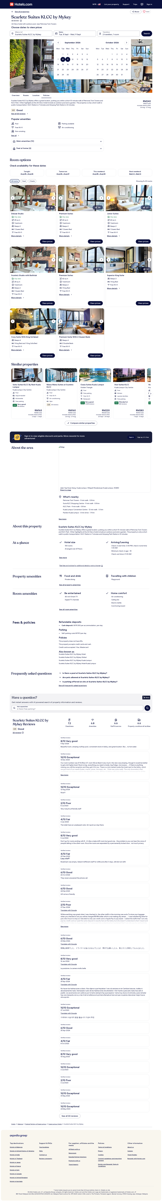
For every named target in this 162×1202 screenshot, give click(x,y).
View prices (47, 241)
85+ (146, 89)
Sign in (149, 4)
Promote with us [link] (74, 1161)
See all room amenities (68, 609)
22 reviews (17, 733)
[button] (62, 54)
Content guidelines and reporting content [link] (110, 1159)
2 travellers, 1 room (111, 34)
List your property (111, 4)
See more (62, 519)
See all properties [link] (22, 12)
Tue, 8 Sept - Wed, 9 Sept (70, 34)
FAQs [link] (41, 1151)
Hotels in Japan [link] (15, 1162)
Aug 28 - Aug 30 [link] (99, 174)
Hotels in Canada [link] (16, 1174)
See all (14, 135)
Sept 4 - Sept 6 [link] (135, 174)
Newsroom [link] (72, 1153)
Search (147, 33)
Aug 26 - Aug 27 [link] (63, 174)
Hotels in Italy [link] (14, 1170)
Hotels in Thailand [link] (16, 1158)
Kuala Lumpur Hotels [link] (55, 1124)
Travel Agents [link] (73, 1164)
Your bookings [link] (44, 1147)
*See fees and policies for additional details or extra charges (80, 566)
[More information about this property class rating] (20, 21)
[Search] (147, 708)
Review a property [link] (45, 1158)
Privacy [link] (100, 1151)
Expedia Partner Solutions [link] (77, 1157)
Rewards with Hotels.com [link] (136, 1158)
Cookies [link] (101, 1155)
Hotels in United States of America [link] (22, 1151)
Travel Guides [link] (132, 1155)
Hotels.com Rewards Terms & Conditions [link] (108, 1165)
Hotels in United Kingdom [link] (19, 1177)
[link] (146, 12)
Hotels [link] (13, 1124)
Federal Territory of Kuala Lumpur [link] (35, 1124)
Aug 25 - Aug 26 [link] (27, 174)
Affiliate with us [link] (74, 1149)
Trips (135, 4)
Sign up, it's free (143, 437)
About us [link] (130, 1147)
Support (126, 4)
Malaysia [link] (20, 1124)
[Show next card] (151, 394)
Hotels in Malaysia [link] (16, 1147)
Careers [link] (130, 1151)
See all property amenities (70, 585)
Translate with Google (69, 910)
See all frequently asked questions (73, 685)
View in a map (65, 490)
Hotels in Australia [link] (16, 1181)
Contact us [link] (43, 1155)
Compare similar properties (82, 423)
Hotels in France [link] (15, 1166)
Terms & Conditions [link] (105, 1147)
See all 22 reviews (18, 114)
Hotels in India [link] (15, 1155)
